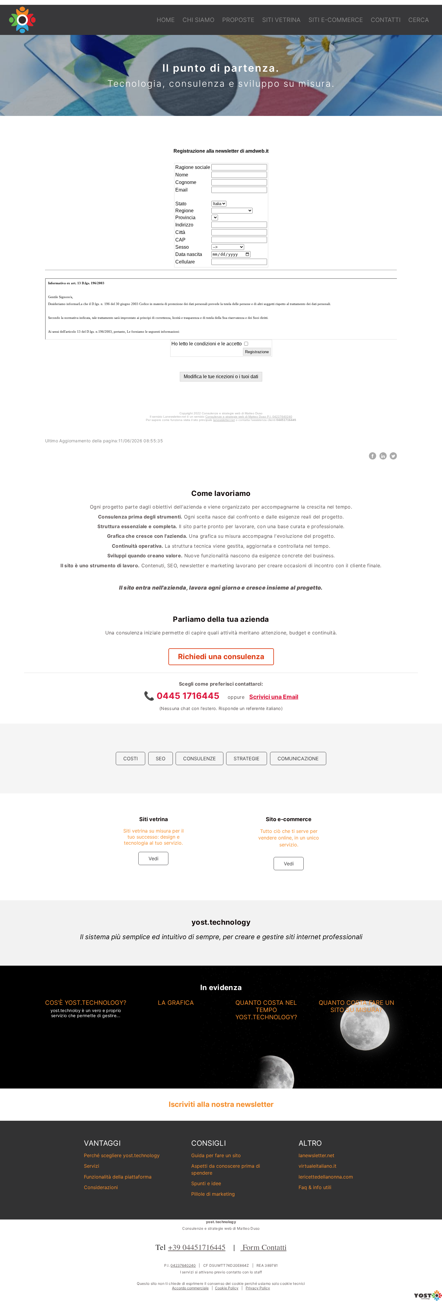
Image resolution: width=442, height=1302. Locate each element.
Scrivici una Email (273, 696)
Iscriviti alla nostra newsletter (221, 1104)
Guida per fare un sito (216, 1155)
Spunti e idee (206, 1183)
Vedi (153, 858)
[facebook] (372, 455)
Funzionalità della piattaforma (118, 1177)
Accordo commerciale (190, 1288)
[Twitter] (393, 455)
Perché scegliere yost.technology (122, 1155)
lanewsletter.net (316, 1155)
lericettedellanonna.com (326, 1177)
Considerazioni (101, 1187)
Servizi (91, 1166)
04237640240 (183, 1265)
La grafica (176, 1002)
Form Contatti (264, 1247)
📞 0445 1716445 (183, 695)
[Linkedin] (383, 455)
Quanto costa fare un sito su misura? (356, 1006)
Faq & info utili (315, 1187)
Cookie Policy (226, 1288)
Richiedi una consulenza (221, 656)
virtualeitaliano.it (317, 1166)
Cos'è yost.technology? (85, 1002)
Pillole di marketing (213, 1194)
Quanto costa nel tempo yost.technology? (266, 1010)
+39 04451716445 (197, 1247)
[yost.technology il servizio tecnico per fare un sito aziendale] (428, 1299)
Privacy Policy (258, 1288)
